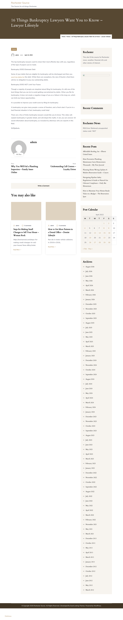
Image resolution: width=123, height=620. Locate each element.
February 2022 (91, 520)
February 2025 (91, 351)
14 (100, 233)
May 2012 (89, 585)
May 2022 (89, 505)
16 (109, 233)
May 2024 (89, 393)
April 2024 (89, 398)
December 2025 (91, 304)
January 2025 (90, 356)
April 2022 (89, 510)
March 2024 (90, 402)
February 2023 (91, 463)
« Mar (85, 249)
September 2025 (91, 318)
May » (90, 249)
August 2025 (90, 323)
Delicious (8, 616)
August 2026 (90, 267)
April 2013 (89, 552)
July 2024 (89, 384)
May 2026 (89, 281)
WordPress (97, 606)
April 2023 (89, 454)
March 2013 (90, 557)
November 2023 (91, 421)
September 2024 (91, 374)
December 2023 (91, 417)
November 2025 (91, 309)
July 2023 (89, 440)
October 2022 (90, 482)
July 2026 (89, 271)
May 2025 (89, 337)
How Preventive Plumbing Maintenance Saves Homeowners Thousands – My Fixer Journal (94, 162)
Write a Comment (43, 186)
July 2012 (89, 576)
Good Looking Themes (77, 606)
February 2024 (91, 407)
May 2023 (89, 449)
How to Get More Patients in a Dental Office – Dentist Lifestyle (60, 232)
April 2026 (89, 285)
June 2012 (89, 580)
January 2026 (90, 299)
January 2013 (90, 562)
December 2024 (91, 360)
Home (14, 49)
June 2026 (89, 276)
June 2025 (89, 332)
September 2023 (91, 431)
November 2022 (91, 477)
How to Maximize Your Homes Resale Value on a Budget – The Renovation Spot (96, 194)
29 (104, 242)
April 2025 (89, 342)
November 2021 (91, 524)
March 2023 (90, 459)
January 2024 (90, 412)
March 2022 (90, 515)
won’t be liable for (17, 77)
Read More (16, 250)
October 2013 (90, 543)
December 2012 (91, 566)
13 (95, 233)
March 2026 (90, 290)
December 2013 (91, 538)
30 (109, 242)
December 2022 (91, 473)
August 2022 (90, 491)
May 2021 (89, 529)
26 (90, 242)
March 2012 (90, 590)
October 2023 (90, 426)
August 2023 (90, 435)
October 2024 (90, 370)
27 (95, 242)
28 (100, 242)
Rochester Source (20, 2)
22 (104, 238)
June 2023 (89, 445)
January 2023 (90, 468)
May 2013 (89, 548)
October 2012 (90, 571)
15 (104, 233)
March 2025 (90, 346)
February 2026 (91, 295)
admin (17, 55)
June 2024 (89, 388)
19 (90, 238)
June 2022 (89, 501)
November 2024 (91, 365)
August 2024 (90, 379)
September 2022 (91, 487)
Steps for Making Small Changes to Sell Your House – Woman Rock (26, 232)
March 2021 (90, 534)
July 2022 (89, 496)
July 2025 (89, 327)
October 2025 (90, 313)
